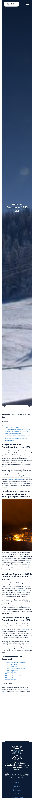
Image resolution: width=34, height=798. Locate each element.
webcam (18, 472)
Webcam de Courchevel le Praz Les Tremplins (17, 678)
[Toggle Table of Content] (3, 426)
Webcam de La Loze (11, 666)
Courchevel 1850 (25, 630)
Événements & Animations (17, 794)
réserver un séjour (23, 590)
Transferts (17, 786)
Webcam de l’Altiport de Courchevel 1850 (16, 662)
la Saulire (27, 562)
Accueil (17, 782)
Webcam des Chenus (11, 664)
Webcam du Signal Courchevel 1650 (15, 668)
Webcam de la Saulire (11, 672)
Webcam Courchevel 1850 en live (14, 428)
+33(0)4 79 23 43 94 (17, 774)
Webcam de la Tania (10, 680)
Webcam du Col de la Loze (12, 674)
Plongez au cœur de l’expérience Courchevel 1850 (19, 429)
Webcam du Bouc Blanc (11, 670)
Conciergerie (17, 790)
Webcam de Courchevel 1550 (13, 676)
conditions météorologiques (15, 480)
